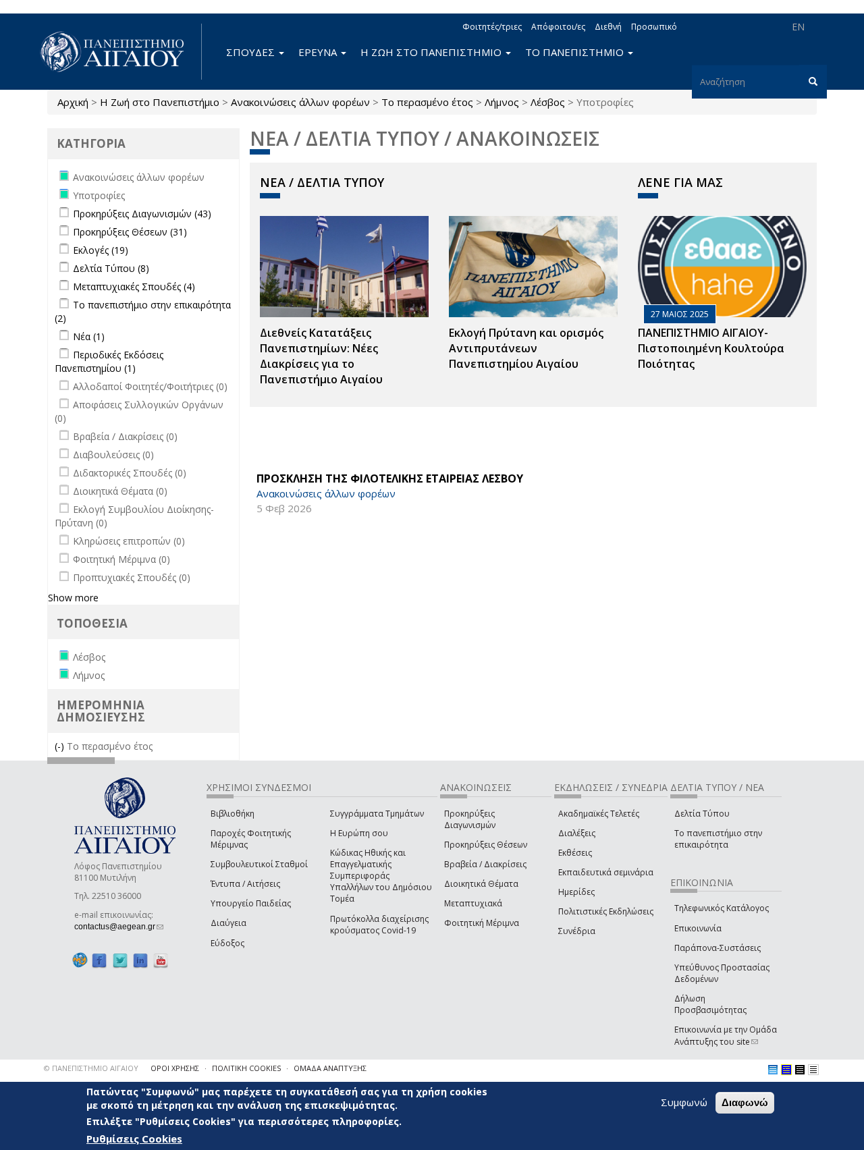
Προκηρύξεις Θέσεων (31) (130, 231)
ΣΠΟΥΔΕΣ (251, 52)
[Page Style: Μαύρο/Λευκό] (813, 1069)
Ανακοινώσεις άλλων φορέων (300, 102)
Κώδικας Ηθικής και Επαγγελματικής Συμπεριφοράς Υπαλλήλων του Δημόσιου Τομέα (381, 876)
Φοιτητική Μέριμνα (481, 923)
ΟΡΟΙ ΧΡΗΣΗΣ (175, 1068)
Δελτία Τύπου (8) (111, 268)
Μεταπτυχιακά (473, 903)
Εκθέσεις (575, 852)
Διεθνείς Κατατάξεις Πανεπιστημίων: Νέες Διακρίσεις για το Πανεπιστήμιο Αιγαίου (321, 356)
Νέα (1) (89, 336)
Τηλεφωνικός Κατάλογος (721, 908)
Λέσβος (548, 102)
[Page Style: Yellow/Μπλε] (786, 1069)
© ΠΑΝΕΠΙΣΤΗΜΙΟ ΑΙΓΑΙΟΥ (91, 1068)
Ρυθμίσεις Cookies (134, 1138)
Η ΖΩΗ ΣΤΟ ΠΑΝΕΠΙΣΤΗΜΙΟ (432, 52)
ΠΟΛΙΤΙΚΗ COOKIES (246, 1068)
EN (798, 26)
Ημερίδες (576, 892)
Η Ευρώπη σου (359, 833)
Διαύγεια (228, 923)
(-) (61, 746)
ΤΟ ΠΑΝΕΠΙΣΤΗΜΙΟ (575, 52)
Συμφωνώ (684, 1102)
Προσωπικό (654, 26)
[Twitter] (120, 960)
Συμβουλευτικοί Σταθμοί (259, 864)
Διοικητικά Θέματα (481, 883)
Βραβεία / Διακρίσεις (485, 864)
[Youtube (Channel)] (160, 960)
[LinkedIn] (140, 960)
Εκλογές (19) (100, 250)
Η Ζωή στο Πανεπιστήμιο (159, 102)
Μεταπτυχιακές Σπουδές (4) (134, 286)
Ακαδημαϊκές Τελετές (598, 813)
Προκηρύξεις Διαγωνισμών (469, 819)
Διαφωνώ (745, 1102)
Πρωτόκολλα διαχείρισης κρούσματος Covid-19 (379, 924)
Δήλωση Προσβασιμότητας (710, 1004)
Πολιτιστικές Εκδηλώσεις (605, 911)
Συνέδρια (576, 931)
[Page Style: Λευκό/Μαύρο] (799, 1069)
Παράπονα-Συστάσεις (717, 948)
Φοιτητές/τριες (492, 26)
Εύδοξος (227, 943)
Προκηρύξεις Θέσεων (485, 844)
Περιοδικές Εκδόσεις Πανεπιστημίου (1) (109, 361)
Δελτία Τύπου (702, 813)
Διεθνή (608, 26)
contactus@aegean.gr (118, 926)
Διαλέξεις (576, 833)
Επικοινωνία (698, 928)
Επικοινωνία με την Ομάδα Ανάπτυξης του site (725, 1035)
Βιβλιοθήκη (232, 813)
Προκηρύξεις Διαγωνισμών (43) (142, 213)
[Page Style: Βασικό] (772, 1069)
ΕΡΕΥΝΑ (319, 52)
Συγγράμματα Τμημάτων (377, 813)
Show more (73, 597)
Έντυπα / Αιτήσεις (245, 883)
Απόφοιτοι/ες (558, 26)
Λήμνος (502, 102)
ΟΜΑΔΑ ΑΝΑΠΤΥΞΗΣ (330, 1068)
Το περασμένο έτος (427, 102)
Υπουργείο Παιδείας (251, 903)
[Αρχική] (119, 52)
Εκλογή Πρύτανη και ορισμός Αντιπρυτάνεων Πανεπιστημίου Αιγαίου (526, 348)
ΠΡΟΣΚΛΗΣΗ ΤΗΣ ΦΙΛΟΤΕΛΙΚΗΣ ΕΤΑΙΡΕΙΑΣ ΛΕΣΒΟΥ (389, 478)
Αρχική (72, 102)
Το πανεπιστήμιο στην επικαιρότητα (718, 838)
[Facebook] (99, 960)
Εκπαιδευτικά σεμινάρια (605, 872)
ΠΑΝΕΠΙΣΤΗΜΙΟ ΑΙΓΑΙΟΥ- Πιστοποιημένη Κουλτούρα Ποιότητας (711, 348)
